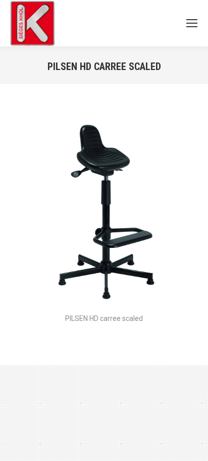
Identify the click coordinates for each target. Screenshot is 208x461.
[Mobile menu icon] (192, 23)
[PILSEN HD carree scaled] (104, 213)
